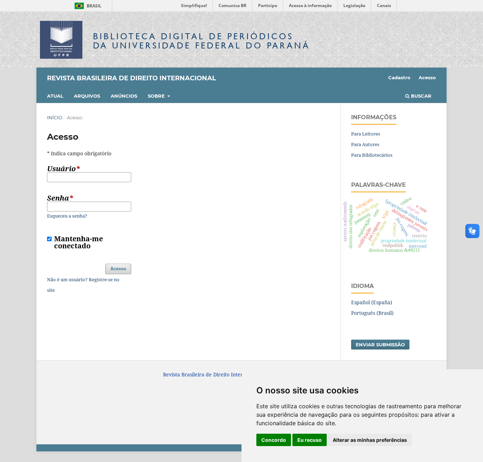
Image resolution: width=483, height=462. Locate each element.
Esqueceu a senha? (67, 216)
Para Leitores (365, 134)
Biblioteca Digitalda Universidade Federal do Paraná (201, 40)
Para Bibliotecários (371, 155)
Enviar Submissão (380, 344)
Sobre (157, 96)
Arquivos (87, 96)
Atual (55, 96)
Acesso (427, 77)
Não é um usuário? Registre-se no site (83, 284)
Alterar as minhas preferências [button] (370, 440)
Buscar (420, 96)
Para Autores (365, 144)
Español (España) (371, 302)
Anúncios (124, 96)
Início (54, 117)
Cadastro (399, 77)
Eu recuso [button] (309, 440)
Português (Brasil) (372, 313)
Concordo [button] (273, 440)
